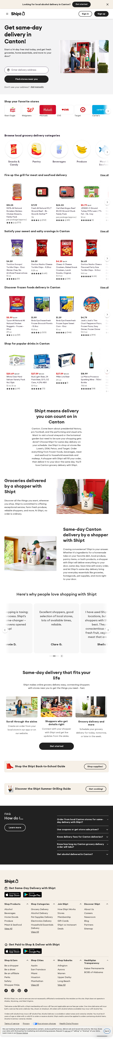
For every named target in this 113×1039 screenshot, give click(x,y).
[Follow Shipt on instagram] (12, 991)
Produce (8, 921)
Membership (64, 917)
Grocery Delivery (40, 909)
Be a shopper (11, 966)
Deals (61, 929)
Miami (34, 973)
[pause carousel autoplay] (61, 656)
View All (8, 929)
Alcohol (8, 909)
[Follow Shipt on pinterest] (19, 991)
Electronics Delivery (41, 921)
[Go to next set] (108, 111)
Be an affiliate (11, 973)
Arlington (62, 966)
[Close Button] (107, 4)
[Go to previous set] (5, 630)
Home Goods (11, 917)
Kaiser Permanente (94, 968)
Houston (35, 977)
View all (104, 175)
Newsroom (89, 917)
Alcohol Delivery (39, 913)
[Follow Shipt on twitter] (26, 991)
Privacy (26, 1024)
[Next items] (107, 152)
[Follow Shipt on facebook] (6, 991)
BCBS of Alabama (93, 972)
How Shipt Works (67, 909)
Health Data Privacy (68, 1024)
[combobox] (26, 70)
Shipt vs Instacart (67, 925)
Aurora (61, 969)
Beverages (9, 913)
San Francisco (38, 969)
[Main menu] (7, 14)
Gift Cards (63, 921)
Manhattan (37, 981)
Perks (7, 977)
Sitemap (88, 929)
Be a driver (9, 969)
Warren (61, 973)
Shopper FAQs (12, 985)
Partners (88, 925)
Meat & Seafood (13, 925)
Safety (7, 981)
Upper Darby (64, 977)
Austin (34, 966)
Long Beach (64, 981)
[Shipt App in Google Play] (32, 895)
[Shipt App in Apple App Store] (12, 895)
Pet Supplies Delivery (42, 917)
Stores (61, 913)
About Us (89, 909)
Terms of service (11, 1024)
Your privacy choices (46, 1024)
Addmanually (37, 87)
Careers (88, 913)
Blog (86, 921)
